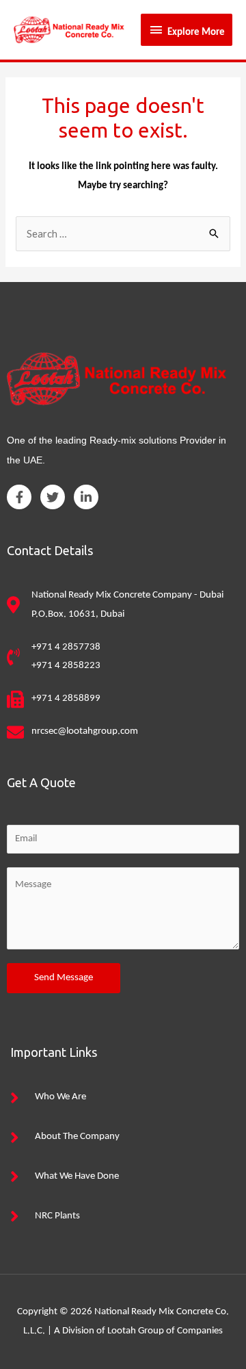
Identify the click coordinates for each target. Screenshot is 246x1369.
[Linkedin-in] (86, 497)
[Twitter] (52, 497)
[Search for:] (123, 235)
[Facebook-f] (19, 497)
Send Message (63, 978)
